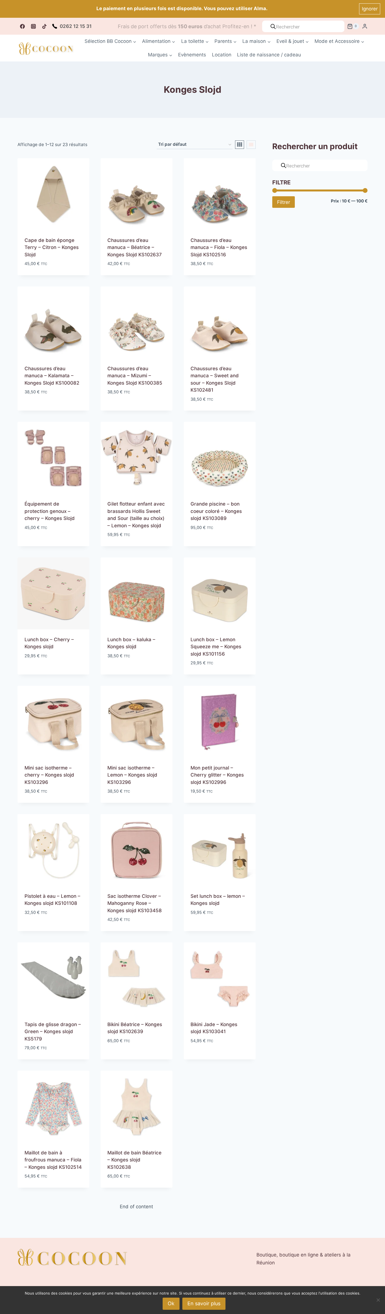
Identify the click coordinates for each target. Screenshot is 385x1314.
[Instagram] (33, 26)
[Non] (378, 1300)
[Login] (365, 26)
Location (221, 55)
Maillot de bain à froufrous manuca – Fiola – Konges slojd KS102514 (53, 1160)
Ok (171, 1303)
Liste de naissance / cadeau (269, 55)
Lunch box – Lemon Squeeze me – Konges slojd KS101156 (216, 647)
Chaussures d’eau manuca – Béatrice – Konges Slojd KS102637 (134, 247)
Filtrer (283, 202)
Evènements (192, 55)
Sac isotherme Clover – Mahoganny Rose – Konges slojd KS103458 (134, 903)
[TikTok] (44, 26)
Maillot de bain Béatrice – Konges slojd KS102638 (134, 1160)
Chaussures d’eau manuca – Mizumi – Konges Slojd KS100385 (134, 376)
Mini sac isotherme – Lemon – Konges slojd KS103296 (132, 775)
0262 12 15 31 (76, 26)
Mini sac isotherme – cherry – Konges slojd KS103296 (49, 775)
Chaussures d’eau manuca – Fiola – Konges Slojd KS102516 (219, 247)
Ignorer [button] (370, 9)
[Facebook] (22, 26)
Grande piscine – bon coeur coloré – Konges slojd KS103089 (216, 511)
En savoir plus (203, 1303)
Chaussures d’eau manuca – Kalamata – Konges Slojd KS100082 (52, 376)
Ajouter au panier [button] (46, 544)
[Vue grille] (239, 144)
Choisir (33, 409)
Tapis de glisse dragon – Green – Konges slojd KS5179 (53, 1032)
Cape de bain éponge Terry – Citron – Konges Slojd (52, 247)
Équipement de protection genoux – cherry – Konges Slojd (50, 511)
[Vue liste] (251, 144)
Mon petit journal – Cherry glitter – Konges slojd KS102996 (217, 775)
